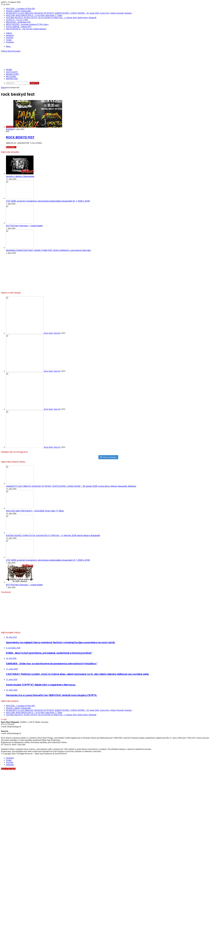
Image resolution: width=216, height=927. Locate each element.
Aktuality (12, 72)
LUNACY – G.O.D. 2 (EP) (17, 20)
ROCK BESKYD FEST (20, 137)
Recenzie (11, 76)
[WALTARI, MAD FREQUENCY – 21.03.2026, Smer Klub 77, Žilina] (20, 508)
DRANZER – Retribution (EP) (18, 22)
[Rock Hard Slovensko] (10, 51)
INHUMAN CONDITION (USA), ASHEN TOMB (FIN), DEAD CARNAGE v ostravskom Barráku (48, 250)
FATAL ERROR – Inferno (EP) (18, 27)
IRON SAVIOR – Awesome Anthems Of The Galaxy (27, 24)
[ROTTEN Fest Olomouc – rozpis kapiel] (20, 223)
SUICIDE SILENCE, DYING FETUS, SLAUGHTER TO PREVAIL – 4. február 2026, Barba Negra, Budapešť (51, 18)
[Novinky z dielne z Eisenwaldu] (20, 174)
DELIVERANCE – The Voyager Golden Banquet (26, 29)
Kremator (10, 129)
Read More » (11, 147)
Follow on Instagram (109, 457)
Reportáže (12, 79)
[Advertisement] (46, 60)
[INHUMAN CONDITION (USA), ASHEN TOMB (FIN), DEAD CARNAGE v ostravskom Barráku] (20, 248)
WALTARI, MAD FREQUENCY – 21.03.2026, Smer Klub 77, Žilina (34, 15)
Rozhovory (12, 74)
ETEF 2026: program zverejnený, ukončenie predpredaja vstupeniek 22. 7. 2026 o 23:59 (48, 201)
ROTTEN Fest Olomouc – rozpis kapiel (24, 225)
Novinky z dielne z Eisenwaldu (18, 11)
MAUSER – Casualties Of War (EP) (20, 9)
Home (3, 87)
